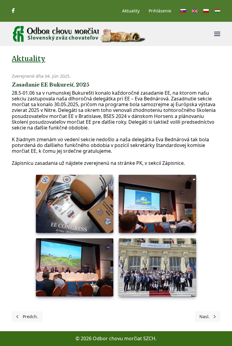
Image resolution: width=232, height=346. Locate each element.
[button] (217, 34)
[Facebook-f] (13, 11)
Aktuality (131, 11)
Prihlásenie (160, 11)
